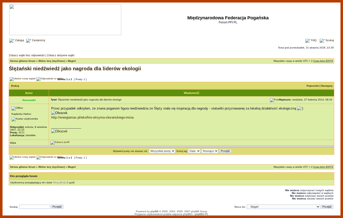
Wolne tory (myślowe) (51, 61)
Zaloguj (19, 40)
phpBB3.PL (201, 214)
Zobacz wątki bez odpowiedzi (27, 55)
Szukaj (329, 40)
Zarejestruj (38, 40)
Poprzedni (313, 85)
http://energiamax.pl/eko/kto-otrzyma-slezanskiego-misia (92, 117)
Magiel (72, 61)
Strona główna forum (22, 61)
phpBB (154, 211)
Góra (13, 142)
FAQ (313, 40)
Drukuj (15, 85)
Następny (327, 85)
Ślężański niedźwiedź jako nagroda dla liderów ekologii (75, 68)
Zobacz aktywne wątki (60, 55)
